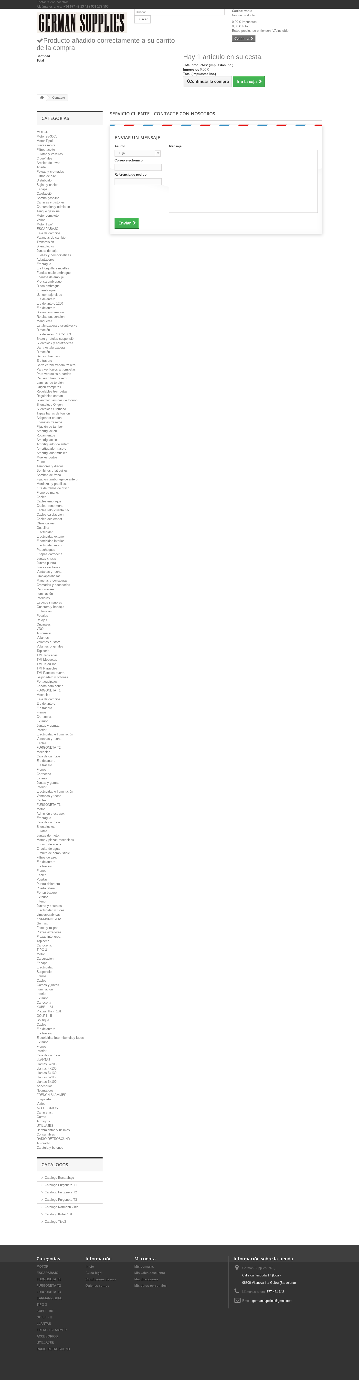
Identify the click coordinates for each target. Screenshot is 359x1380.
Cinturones (44, 611)
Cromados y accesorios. (54, 585)
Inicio (89, 1266)
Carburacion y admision (53, 207)
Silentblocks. (46, 826)
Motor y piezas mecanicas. (56, 840)
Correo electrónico (129, 160)
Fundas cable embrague (54, 273)
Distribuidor (45, 180)
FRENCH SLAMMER (51, 1095)
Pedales (42, 615)
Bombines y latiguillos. (53, 470)
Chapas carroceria (49, 554)
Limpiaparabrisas (49, 914)
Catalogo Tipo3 (55, 1221)
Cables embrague (49, 501)
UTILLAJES (45, 1125)
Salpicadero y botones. (53, 677)
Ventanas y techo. (49, 571)
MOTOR (42, 132)
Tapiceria (43, 651)
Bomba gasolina (48, 198)
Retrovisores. (46, 589)
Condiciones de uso (100, 1279)
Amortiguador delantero (53, 444)
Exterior (42, 778)
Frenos (41, 462)
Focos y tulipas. (48, 928)
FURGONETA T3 (49, 805)
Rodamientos (46, 435)
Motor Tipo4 (45, 224)
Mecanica (43, 695)
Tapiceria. (43, 941)
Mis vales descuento (149, 1273)
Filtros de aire (46, 176)
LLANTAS (44, 1060)
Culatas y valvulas (50, 154)
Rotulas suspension (50, 316)
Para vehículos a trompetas (56, 369)
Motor (41, 809)
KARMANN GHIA (49, 919)
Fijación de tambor (50, 426)
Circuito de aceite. (49, 844)
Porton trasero (47, 892)
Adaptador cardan (49, 418)
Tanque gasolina (48, 211)
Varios (41, 220)
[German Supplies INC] (82, 22)
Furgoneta (44, 1099)
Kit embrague (46, 290)
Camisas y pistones (51, 202)
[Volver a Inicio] (41, 98)
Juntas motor (46, 145)
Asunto (120, 146)
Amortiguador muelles (52, 453)
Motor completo (48, 215)
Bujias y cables (47, 185)
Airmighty (43, 1121)
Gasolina (43, 528)
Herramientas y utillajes (53, 1130)
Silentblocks (45, 246)
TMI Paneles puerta (50, 673)
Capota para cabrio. (50, 686)
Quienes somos (97, 1285)
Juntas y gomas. (48, 725)
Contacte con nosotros (53, 2)
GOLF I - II (44, 1016)
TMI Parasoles (47, 668)
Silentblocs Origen (50, 404)
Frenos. (42, 712)
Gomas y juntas (48, 985)
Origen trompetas (49, 387)
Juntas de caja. (47, 251)
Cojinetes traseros (49, 422)
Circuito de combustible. (54, 853)
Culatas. (42, 831)
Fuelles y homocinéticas (54, 255)
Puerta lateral (46, 888)
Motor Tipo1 (45, 141)
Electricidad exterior (51, 536)
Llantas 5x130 (46, 1073)
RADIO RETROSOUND (53, 1139)
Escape (42, 189)
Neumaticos (45, 1090)
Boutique (43, 1020)
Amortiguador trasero (51, 448)
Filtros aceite (46, 149)
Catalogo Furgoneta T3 (61, 1199)
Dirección (43, 330)
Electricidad (45, 532)
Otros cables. (46, 523)
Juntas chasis (46, 558)
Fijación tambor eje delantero (57, 479)
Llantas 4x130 (46, 1068)
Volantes (43, 637)
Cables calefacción (50, 514)
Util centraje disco (49, 295)
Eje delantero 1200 (50, 303)
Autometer (44, 633)
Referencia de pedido (131, 174)
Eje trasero (44, 360)
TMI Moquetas (47, 659)
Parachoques (46, 550)
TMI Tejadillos (46, 664)
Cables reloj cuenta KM (53, 510)
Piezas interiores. (49, 936)
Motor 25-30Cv (47, 136)
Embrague (44, 264)
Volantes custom (48, 642)
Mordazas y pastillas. (52, 484)
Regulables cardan (50, 396)
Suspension (45, 972)
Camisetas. (45, 1112)
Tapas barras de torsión (53, 413)
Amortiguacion (47, 431)
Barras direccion (48, 356)
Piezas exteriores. (49, 932)
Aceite (41, 167)
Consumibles (46, 1134)
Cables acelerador (49, 519)
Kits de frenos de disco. (53, 488)
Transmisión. (46, 242)
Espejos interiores (49, 602)
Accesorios (45, 1086)
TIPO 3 (42, 950)
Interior (41, 730)
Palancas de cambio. (51, 237)
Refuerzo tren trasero (51, 378)
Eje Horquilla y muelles (53, 268)
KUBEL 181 (45, 1007)
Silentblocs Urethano (51, 409)
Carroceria (44, 774)
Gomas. (42, 923)
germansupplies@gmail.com (272, 1301)
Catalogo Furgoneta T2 (61, 1192)
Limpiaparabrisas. (49, 576)
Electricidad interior (50, 541)
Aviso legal (93, 1273)
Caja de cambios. (49, 699)
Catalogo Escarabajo (59, 1177)
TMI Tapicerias (47, 655)
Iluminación (45, 593)
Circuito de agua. (49, 848)
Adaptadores (45, 259)
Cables (41, 497)
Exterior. (42, 721)
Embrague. (44, 818)
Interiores (43, 598)
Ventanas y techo (49, 796)
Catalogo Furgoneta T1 (61, 1185)
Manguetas (44, 321)
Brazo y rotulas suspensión (56, 338)
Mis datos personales (150, 1285)
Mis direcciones (146, 1279)
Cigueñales (44, 158)
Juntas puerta (46, 563)
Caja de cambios (48, 233)
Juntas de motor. (48, 835)
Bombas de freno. (49, 475)
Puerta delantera (48, 884)
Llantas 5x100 (46, 1081)
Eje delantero (46, 299)
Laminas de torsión (50, 382)
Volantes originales (50, 646)
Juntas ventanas (48, 567)
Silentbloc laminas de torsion (57, 400)
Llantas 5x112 (46, 1077)
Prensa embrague (49, 281)
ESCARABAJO (47, 229)
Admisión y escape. (51, 813)
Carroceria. (44, 717)
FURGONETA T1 (49, 690)
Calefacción (45, 193)
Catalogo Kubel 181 (58, 1214)
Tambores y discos (50, 466)
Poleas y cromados (50, 171)
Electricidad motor (49, 545)
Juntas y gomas (48, 783)
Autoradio (43, 1143)
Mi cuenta (145, 1259)
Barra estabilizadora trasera (56, 365)
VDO (40, 629)
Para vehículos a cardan (54, 374)
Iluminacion (45, 989)
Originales (44, 624)
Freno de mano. (48, 492)
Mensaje (175, 146)
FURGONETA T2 (49, 747)
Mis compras (144, 1266)
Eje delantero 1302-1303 (54, 334)
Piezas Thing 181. (49, 1011)
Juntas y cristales (49, 906)
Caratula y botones (50, 1147)
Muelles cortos (47, 457)
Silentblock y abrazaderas (55, 343)
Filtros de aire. (47, 857)
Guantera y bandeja (50, 607)
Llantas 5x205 (46, 1064)
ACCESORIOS (47, 1108)
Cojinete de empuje (50, 277)
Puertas (42, 879)
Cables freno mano (50, 506)
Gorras (41, 1117)
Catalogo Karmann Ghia (61, 1207)
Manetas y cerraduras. (52, 580)
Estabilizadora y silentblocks (57, 325)
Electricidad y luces (50, 910)
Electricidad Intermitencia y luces (60, 1038)
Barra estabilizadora (51, 347)
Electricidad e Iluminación (55, 734)
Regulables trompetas (52, 391)
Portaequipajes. (48, 681)
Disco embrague (48, 286)
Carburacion (45, 958)
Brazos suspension (50, 312)
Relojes (42, 620)
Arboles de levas (48, 163)
